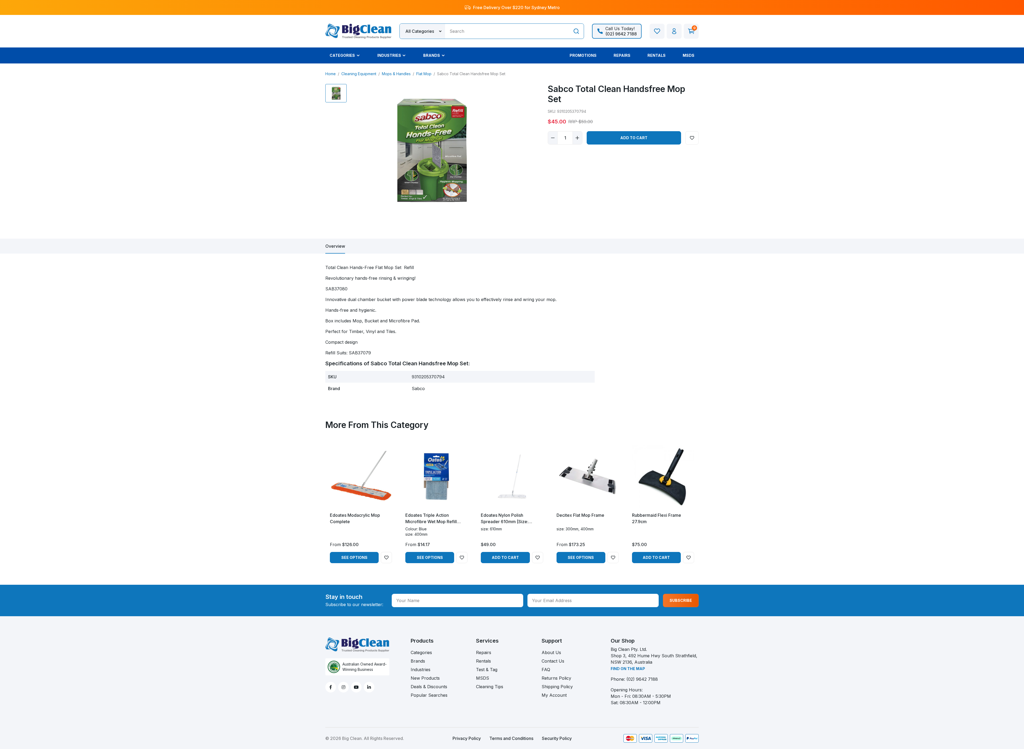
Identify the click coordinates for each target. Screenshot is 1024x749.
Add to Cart (633, 137)
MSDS (482, 678)
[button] (674, 31)
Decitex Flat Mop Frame (580, 515)
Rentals (483, 661)
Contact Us (553, 661)
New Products (425, 678)
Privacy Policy (467, 738)
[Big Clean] (358, 30)
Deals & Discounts (429, 686)
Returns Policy (556, 678)
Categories (421, 652)
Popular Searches (429, 695)
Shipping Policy (557, 686)
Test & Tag (486, 669)
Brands (418, 661)
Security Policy (557, 738)
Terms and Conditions (511, 738)
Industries (420, 669)
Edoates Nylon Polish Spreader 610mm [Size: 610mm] (504, 518)
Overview (335, 246)
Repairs (483, 652)
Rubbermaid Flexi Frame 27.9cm (656, 518)
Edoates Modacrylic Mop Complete (355, 518)
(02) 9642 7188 (642, 679)
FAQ (546, 669)
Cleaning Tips (489, 686)
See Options (354, 557)
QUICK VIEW (361, 503)
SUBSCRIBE (681, 600)
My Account (554, 695)
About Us (551, 652)
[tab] (335, 246)
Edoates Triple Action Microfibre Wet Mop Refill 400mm (431, 518)
